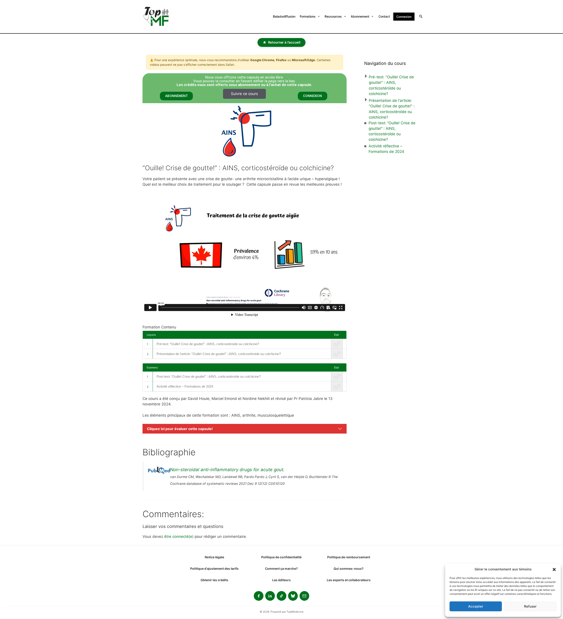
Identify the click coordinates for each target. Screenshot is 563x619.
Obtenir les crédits (214, 580)
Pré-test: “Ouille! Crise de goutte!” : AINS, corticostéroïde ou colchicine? (208, 344)
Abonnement (360, 16)
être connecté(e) (179, 536)
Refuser (530, 606)
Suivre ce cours (244, 94)
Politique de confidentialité (281, 557)
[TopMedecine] (158, 16)
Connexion (403, 16)
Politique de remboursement (348, 557)
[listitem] (258, 596)
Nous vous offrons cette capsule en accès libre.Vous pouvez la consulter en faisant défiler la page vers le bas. (244, 81)
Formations (308, 16)
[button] (554, 569)
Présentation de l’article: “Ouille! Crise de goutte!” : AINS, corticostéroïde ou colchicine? (219, 354)
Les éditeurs (281, 580)
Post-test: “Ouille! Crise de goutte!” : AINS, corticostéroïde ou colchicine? (209, 376)
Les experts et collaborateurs (349, 580)
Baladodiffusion (284, 16)
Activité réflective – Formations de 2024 (185, 386)
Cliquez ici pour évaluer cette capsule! (180, 429)
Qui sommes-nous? (349, 568)
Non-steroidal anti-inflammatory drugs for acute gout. (227, 469)
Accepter (475, 606)
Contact (384, 16)
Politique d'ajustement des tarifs (214, 568)
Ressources (333, 16)
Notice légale (214, 557)
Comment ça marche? (281, 568)
